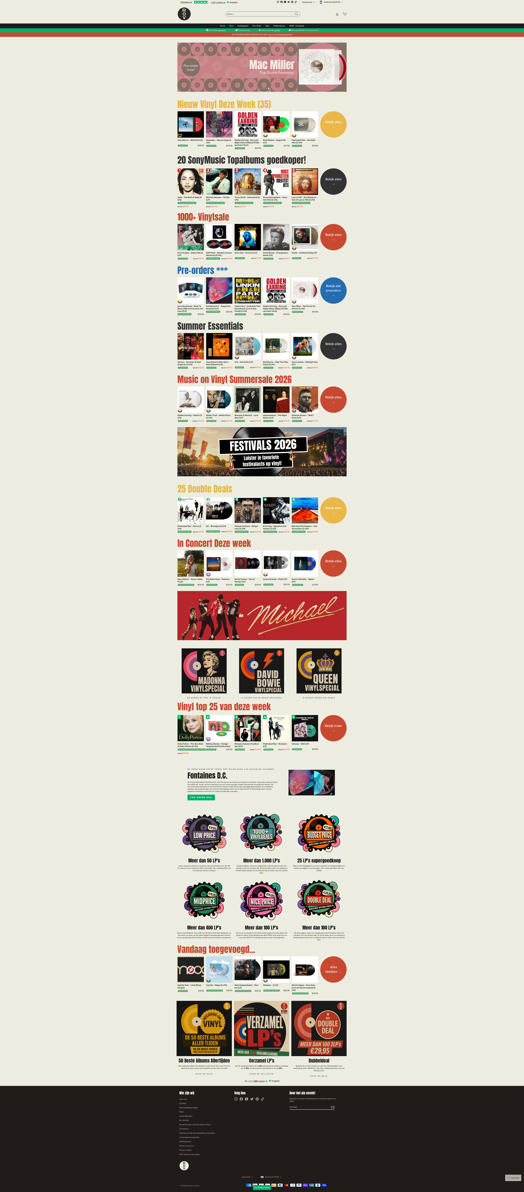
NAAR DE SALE (318, 1076)
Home (222, 26)
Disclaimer (183, 1129)
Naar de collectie (262, 1074)
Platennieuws (279, 26)
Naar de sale (204, 1074)
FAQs (181, 1112)
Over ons (183, 1099)
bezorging (221, 30)
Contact (182, 1103)
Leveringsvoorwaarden (189, 1137)
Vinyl (231, 26)
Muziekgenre (242, 26)
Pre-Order (257, 26)
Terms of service (186, 1146)
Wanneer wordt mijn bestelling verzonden (197, 1133)
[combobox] (261, 14)
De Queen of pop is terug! (204, 698)
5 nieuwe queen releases (319, 698)
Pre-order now (201, 797)
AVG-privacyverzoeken (189, 1154)
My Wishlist (184, 1120)
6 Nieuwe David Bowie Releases (262, 698)
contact (277, 30)
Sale (267, 26)
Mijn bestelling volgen (188, 1108)
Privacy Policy (185, 1150)
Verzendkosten (185, 1116)
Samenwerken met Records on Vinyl (195, 1124)
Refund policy (185, 1141)
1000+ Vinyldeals (296, 26)
